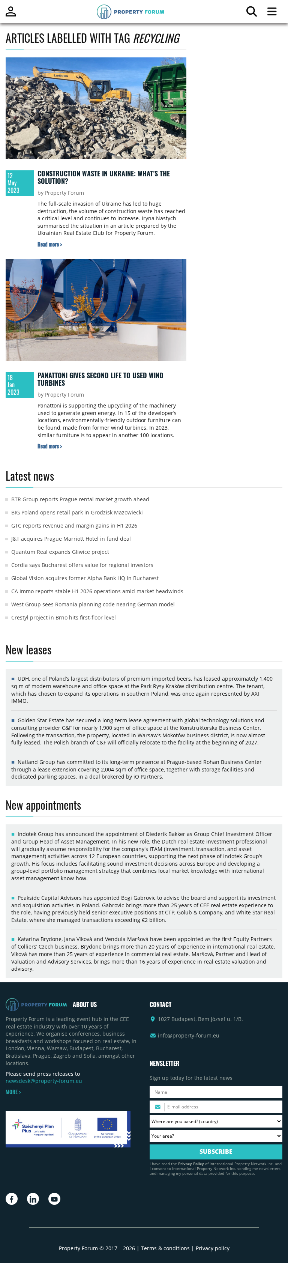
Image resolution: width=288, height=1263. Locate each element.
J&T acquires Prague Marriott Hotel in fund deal (71, 538)
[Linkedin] (33, 1199)
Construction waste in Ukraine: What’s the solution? (104, 177)
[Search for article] (251, 13)
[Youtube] (54, 1199)
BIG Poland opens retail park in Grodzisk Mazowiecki (77, 512)
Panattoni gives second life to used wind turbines (101, 379)
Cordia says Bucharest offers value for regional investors (82, 564)
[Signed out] (11, 14)
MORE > (13, 1092)
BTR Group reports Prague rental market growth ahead (80, 499)
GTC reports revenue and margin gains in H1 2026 (74, 525)
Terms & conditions (165, 1248)
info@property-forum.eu (188, 1035)
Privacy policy (213, 1248)
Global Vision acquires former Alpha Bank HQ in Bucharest (85, 578)
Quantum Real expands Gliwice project (60, 551)
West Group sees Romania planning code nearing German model (93, 604)
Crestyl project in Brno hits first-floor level (63, 617)
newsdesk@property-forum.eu (44, 1080)
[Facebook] (12, 1199)
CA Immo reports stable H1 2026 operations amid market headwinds (97, 591)
